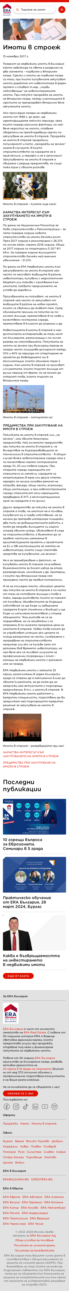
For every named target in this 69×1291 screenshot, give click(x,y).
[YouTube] (45, 1106)
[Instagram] (16, 1106)
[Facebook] (6, 1106)
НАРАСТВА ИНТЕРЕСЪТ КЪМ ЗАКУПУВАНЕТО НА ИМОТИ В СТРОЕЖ (27, 215)
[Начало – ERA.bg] (7, 10)
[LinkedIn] (35, 1106)
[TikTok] (25, 1106)
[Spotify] (54, 1106)
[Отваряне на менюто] (61, 9)
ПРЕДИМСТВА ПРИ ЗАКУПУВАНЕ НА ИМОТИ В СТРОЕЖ (33, 427)
